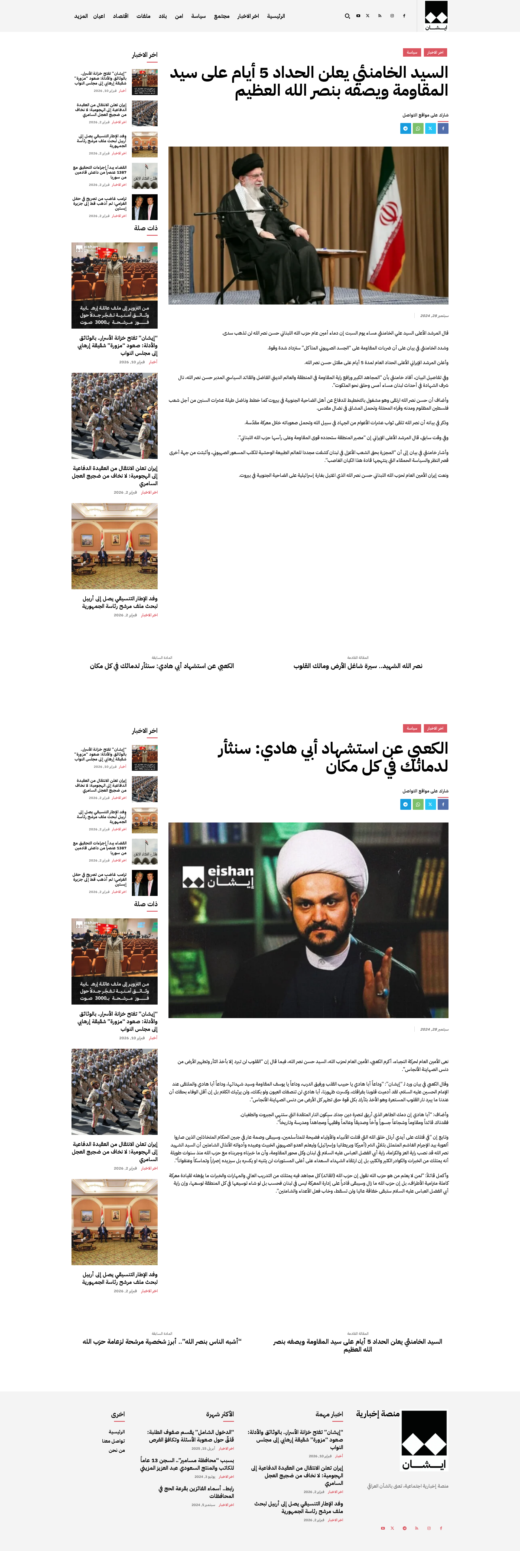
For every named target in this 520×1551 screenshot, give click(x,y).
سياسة (412, 52)
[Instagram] (392, 16)
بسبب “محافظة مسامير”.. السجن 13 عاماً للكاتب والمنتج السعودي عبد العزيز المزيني (187, 1464)
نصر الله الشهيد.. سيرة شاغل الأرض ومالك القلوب (358, 666)
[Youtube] (358, 16)
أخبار (122, 90)
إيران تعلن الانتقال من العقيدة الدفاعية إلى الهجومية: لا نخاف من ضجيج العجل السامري (100, 110)
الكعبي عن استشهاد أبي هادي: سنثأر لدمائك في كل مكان (162, 666)
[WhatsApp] (418, 128)
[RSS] (380, 16)
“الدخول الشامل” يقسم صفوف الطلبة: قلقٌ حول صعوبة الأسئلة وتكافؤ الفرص (190, 1436)
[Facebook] (404, 16)
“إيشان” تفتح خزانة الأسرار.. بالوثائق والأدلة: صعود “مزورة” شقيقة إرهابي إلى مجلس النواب (100, 78)
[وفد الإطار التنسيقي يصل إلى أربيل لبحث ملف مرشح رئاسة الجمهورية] (145, 144)
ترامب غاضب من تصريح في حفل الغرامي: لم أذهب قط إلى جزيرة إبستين (99, 203)
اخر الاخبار (119, 122)
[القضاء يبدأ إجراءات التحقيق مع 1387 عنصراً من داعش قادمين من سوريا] (145, 176)
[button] (347, 16)
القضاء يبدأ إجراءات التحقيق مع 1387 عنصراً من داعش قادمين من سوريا (99, 172)
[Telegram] (405, 128)
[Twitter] (367, 16)
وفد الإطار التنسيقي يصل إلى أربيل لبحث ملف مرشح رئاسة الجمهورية (101, 141)
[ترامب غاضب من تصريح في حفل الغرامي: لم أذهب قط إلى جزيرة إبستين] (145, 207)
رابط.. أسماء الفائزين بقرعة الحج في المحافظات (196, 1492)
